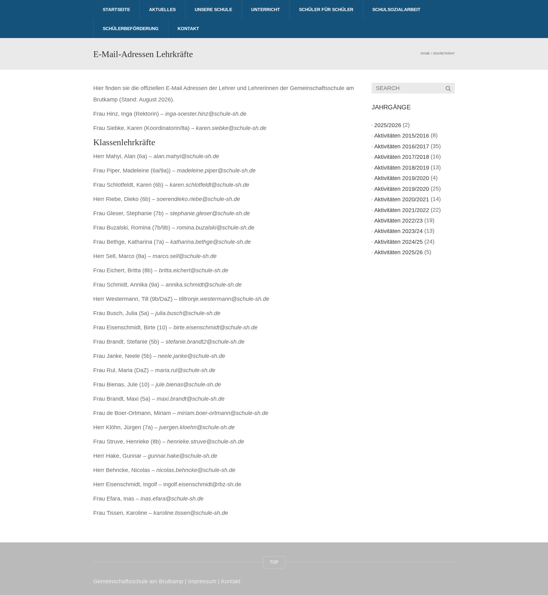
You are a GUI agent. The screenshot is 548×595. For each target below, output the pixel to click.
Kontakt (188, 28)
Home (425, 53)
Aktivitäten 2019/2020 (401, 178)
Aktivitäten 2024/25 (398, 242)
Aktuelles (162, 9)
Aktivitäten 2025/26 (398, 252)
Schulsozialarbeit (396, 9)
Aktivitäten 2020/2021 (401, 199)
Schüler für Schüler (326, 9)
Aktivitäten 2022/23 (398, 220)
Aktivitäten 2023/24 (398, 231)
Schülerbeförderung (131, 28)
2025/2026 (387, 125)
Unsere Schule (213, 9)
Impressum (202, 581)
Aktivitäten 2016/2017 (401, 146)
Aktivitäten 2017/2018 (401, 157)
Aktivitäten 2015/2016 (401, 136)
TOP (274, 562)
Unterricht (265, 9)
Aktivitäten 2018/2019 (401, 168)
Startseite (116, 9)
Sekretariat (444, 53)
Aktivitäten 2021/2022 (401, 210)
